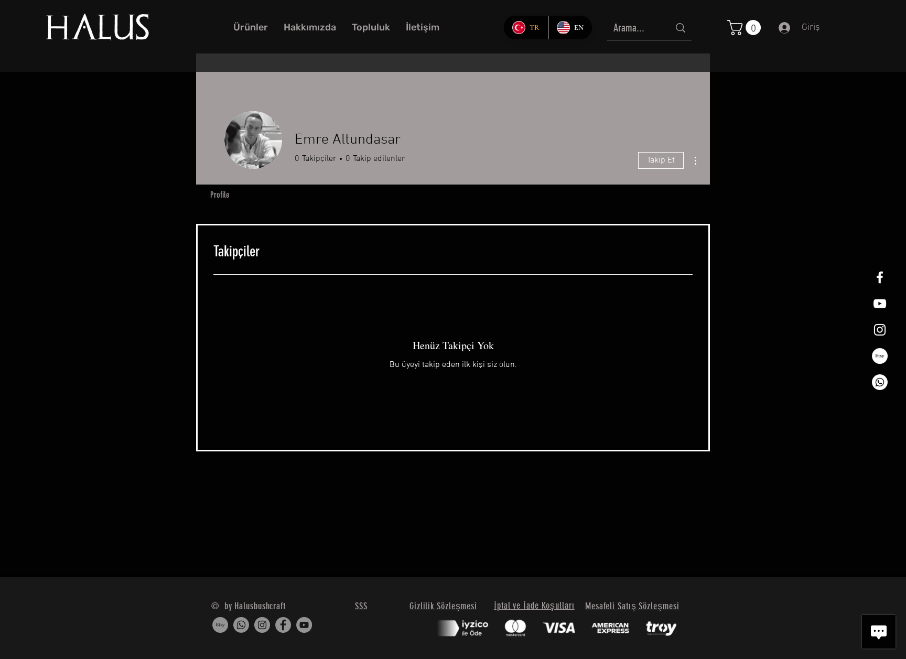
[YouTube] (304, 625)
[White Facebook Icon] (880, 277)
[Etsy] (880, 356)
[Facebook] (283, 625)
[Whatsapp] (880, 382)
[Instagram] (262, 625)
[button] (745, 27)
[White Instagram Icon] (880, 330)
